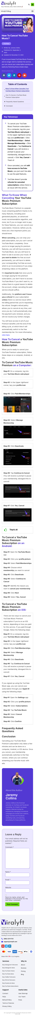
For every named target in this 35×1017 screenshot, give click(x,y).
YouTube (6, 43)
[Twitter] (6, 946)
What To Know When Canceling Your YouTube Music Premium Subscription (17, 90)
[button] (29, 4)
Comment (9, 847)
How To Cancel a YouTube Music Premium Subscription (16, 96)
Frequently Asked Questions (15, 101)
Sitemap (17, 1014)
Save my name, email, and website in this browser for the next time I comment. (16, 898)
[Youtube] (2, 946)
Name (8, 872)
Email (7, 879)
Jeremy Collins (12, 796)
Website (8, 887)
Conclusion (9, 106)
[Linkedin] (9, 946)
